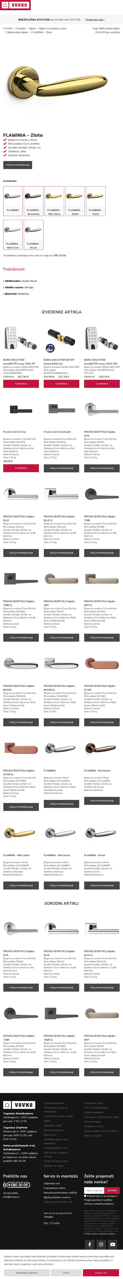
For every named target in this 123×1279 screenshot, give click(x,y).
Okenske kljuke (92, 1121)
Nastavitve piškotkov (27, 1272)
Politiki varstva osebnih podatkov (99, 1234)
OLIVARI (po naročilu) (107, 32)
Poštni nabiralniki (93, 1112)
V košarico (21, 384)
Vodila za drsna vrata (56, 1161)
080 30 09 (59, 255)
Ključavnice (50, 1134)
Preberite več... (95, 19)
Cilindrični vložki (52, 1125)
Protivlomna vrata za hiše (58, 1116)
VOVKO (7, 28)
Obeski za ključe (93, 1135)
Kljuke (32, 28)
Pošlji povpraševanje (17, 165)
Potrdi (112, 1190)
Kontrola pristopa (53, 1130)
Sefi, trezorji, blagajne (96, 1107)
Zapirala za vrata (53, 1165)
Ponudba (21, 28)
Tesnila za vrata (93, 1103)
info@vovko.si (11, 1196)
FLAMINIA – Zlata (41, 32)
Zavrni (66, 1272)
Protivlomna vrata (54, 1103)
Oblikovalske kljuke (17, 32)
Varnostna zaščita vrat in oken (101, 1117)
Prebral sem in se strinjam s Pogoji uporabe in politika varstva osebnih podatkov (101, 1199)
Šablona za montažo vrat (58, 1201)
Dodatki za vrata (93, 1126)
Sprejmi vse (101, 1272)
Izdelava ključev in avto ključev (101, 1130)
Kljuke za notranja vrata (52, 28)
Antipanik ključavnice (56, 1147)
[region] (61, 1264)
